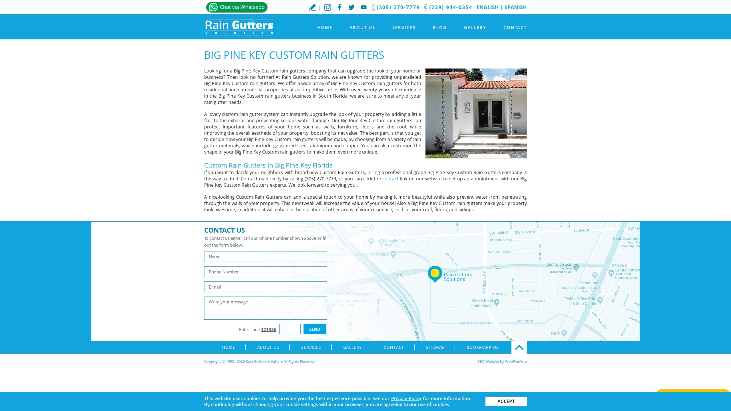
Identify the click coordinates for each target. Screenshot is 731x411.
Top (519, 347)
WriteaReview (312, 7)
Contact (515, 27)
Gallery (475, 27)
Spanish (516, 7)
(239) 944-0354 (450, 7)
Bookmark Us (483, 347)
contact (390, 179)
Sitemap (435, 347)
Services (404, 27)
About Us (362, 27)
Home (324, 27)
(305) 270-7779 (398, 7)
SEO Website (488, 361)
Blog (440, 27)
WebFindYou (516, 361)
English (488, 7)
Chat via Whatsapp (242, 6)
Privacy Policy (406, 398)
